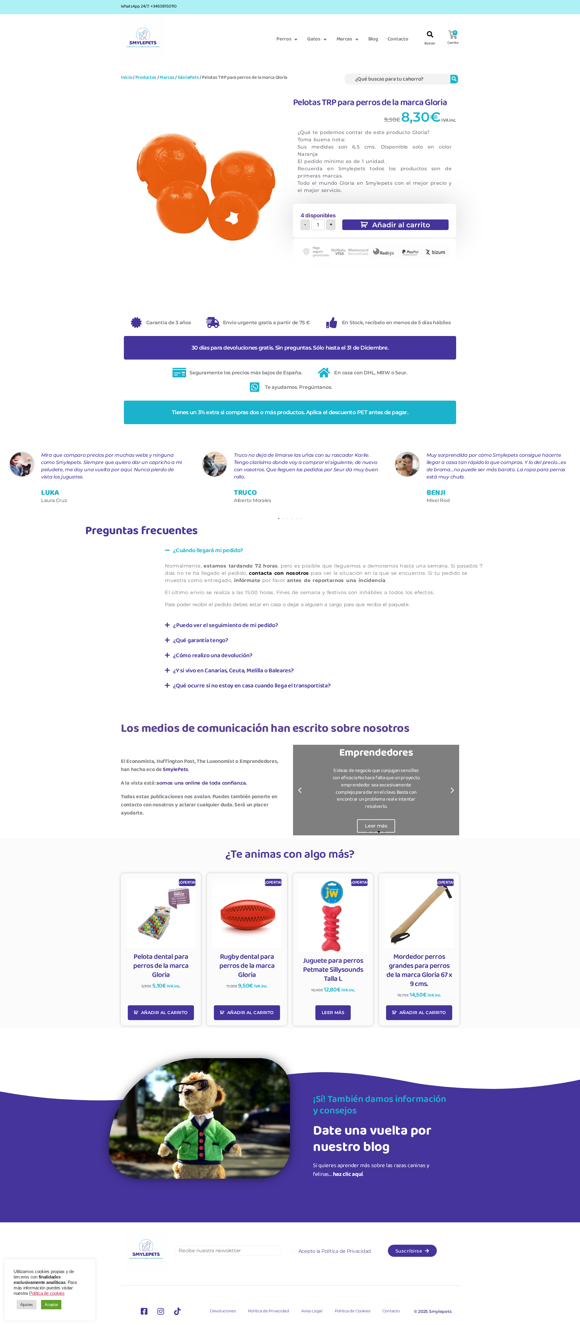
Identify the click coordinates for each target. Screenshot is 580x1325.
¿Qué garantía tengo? (200, 640)
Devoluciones (223, 1310)
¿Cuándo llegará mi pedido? (208, 550)
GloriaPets (188, 77)
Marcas (344, 39)
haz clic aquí (348, 1174)
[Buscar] (454, 79)
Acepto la (334, 1251)
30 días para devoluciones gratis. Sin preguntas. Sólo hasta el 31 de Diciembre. (290, 347)
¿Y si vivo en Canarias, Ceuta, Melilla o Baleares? (233, 670)
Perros (283, 39)
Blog (373, 39)
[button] (430, 35)
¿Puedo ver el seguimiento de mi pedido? (225, 625)
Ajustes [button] (26, 1304)
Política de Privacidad (268, 1310)
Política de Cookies (352, 1310)
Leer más (333, 1012)
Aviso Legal (312, 1310)
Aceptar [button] (51, 1304)
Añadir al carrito (401, 225)
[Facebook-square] (144, 1311)
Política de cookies (47, 1293)
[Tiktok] (177, 1311)
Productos (146, 77)
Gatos (314, 39)
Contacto (398, 39)
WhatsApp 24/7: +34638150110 (149, 6)
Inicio (126, 77)
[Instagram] (160, 1311)
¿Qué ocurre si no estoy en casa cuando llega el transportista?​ (251, 685)
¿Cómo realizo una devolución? (212, 655)
